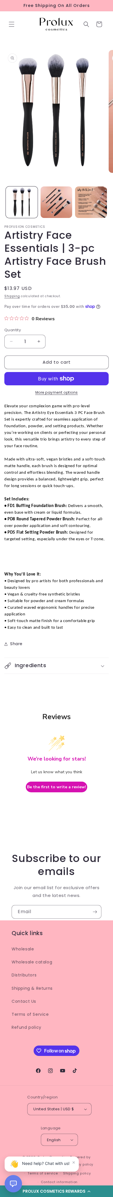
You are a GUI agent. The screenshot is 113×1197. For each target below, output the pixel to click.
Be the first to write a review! (56, 787)
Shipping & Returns (32, 988)
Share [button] (16, 644)
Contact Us (24, 1001)
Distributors (24, 975)
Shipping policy (77, 1173)
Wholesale (23, 949)
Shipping (12, 296)
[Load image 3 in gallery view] (91, 202)
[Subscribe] (94, 912)
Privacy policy (80, 1164)
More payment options (56, 392)
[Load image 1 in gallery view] (22, 202)
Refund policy (26, 1027)
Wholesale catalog (32, 962)
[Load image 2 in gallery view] (56, 202)
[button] (11, 24)
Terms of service (43, 1173)
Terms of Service (30, 1014)
